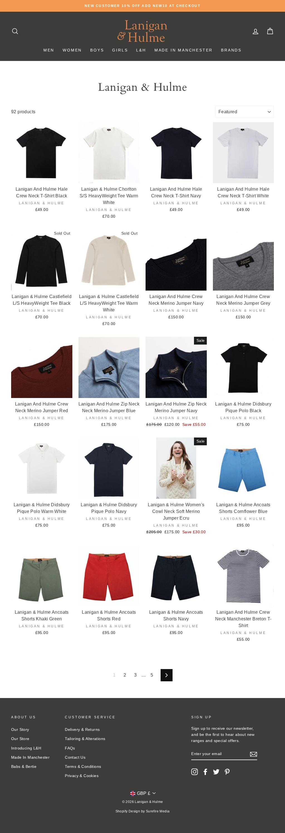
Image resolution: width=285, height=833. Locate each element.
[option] (142, 6)
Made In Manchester (183, 50)
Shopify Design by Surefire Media (143, 811)
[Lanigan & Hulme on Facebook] (205, 771)
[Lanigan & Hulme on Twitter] (216, 771)
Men (48, 50)
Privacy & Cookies (82, 776)
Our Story (20, 730)
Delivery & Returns (82, 730)
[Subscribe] (253, 754)
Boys (97, 50)
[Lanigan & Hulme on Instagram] (194, 771)
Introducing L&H (26, 748)
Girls (120, 50)
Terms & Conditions (83, 767)
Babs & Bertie (23, 767)
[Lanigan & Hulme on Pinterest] (227, 771)
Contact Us (75, 757)
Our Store (20, 739)
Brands (231, 50)
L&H (141, 50)
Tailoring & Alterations (85, 739)
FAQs (70, 748)
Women (72, 50)
